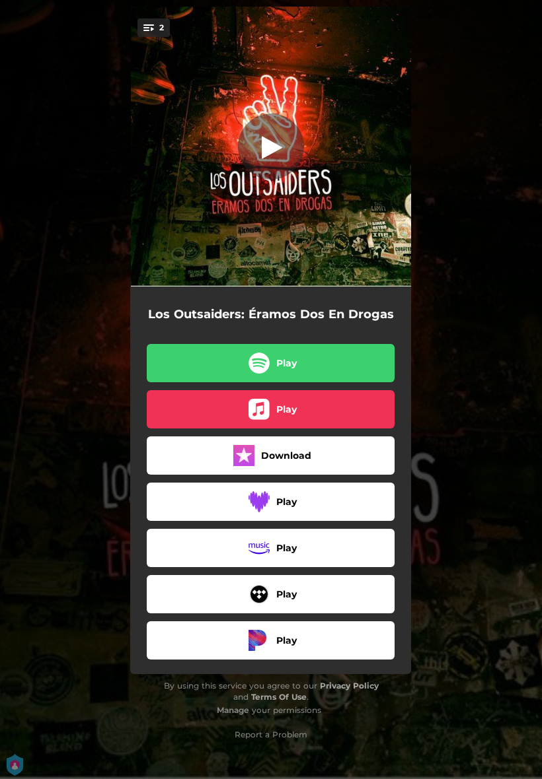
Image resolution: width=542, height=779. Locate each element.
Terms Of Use (279, 697)
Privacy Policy (349, 686)
